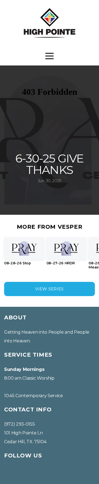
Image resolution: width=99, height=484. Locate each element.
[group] (24, 253)
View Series (49, 288)
